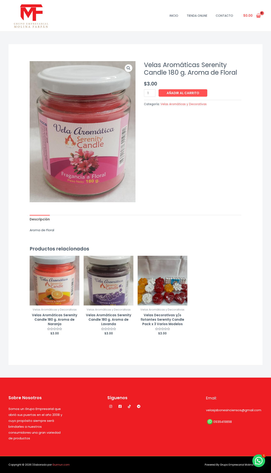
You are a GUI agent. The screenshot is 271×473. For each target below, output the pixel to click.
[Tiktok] (129, 406)
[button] (128, 68)
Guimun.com (61, 464)
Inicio (174, 16)
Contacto (224, 16)
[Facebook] (120, 406)
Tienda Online (197, 16)
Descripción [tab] (40, 219)
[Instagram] (110, 406)
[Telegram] (138, 406)
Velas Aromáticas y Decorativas (183, 104)
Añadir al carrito (183, 93)
